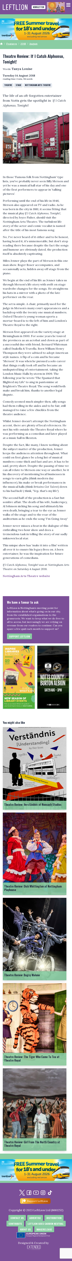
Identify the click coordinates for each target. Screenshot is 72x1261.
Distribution (54, 1218)
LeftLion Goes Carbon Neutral (46, 1223)
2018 (23, 43)
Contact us (17, 1218)
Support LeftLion (19, 636)
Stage (18, 85)
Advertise (35, 1218)
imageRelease (44, 1229)
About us (25, 1229)
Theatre (8, 85)
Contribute (15, 1223)
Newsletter (38, 7)
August (33, 43)
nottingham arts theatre (38, 85)
